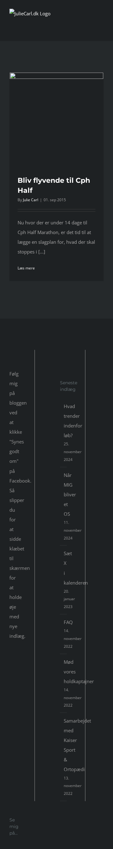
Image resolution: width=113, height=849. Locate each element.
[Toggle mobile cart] (89, 29)
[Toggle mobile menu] (101, 29)
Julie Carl (30, 199)
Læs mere (26, 268)
